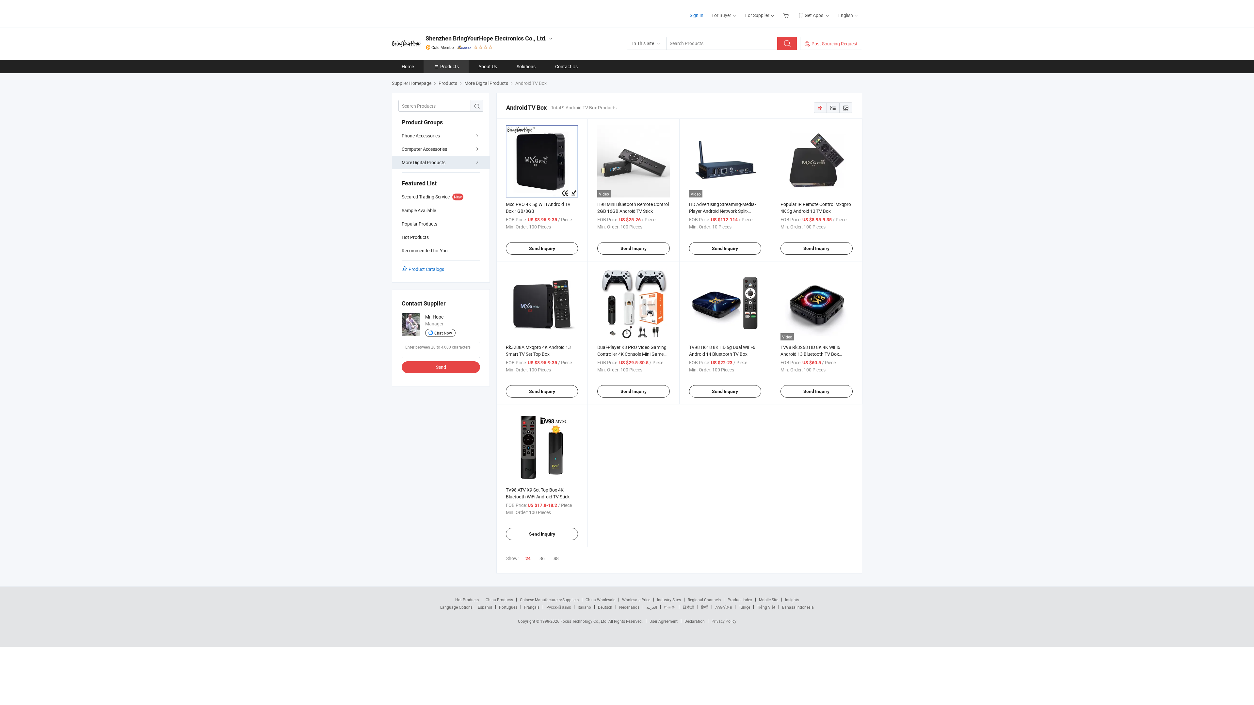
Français (531, 607)
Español (485, 607)
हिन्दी (704, 607)
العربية (651, 607)
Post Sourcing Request (835, 43)
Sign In (696, 15)
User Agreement (664, 621)
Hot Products (467, 599)
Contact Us (566, 66)
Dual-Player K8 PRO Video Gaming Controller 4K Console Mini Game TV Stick (632, 354)
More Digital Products (423, 162)
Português (508, 607)
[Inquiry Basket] (786, 15)
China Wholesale (600, 599)
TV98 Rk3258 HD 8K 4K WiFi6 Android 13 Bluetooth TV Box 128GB (810, 354)
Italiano (584, 607)
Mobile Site (768, 599)
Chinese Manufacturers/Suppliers (549, 599)
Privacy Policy (724, 621)
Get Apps (814, 15)
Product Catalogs (426, 269)
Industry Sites (669, 599)
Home (408, 66)
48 (556, 558)
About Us (487, 66)
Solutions (526, 66)
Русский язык (558, 607)
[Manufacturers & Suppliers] (434, 13)
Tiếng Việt (766, 607)
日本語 (688, 607)
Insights (792, 599)
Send (441, 367)
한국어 (670, 607)
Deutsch (605, 607)
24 (528, 558)
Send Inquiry (542, 248)
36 (542, 558)
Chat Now (443, 333)
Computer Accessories (424, 149)
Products (449, 66)
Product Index (740, 599)
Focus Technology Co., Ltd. (584, 621)
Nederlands (629, 607)
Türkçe (744, 607)
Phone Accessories (421, 136)
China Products (499, 599)
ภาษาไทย (723, 607)
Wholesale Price (636, 599)
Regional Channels (704, 599)
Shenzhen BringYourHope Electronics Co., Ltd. (486, 38)
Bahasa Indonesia (798, 607)
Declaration (694, 621)
